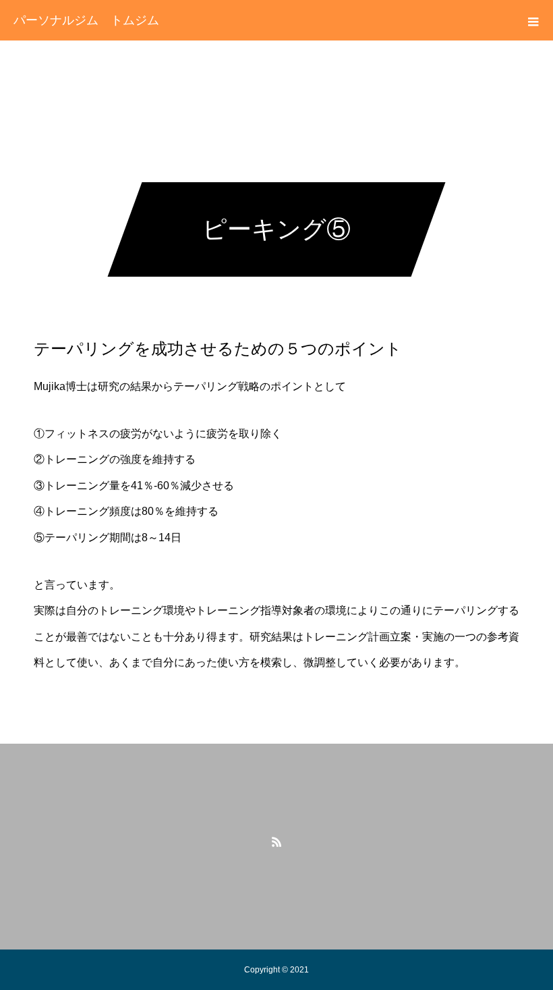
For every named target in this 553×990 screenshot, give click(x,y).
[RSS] (276, 841)
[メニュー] (533, 20)
